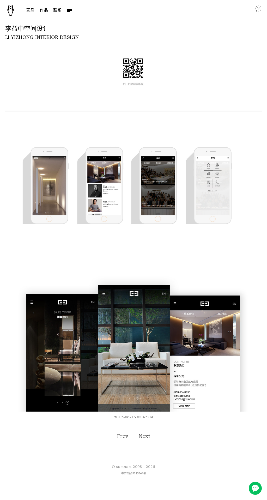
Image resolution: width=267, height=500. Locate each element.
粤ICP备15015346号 (133, 473)
